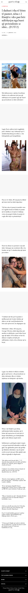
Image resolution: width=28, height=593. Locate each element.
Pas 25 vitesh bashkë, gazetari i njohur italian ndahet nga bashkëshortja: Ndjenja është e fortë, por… (13, 514)
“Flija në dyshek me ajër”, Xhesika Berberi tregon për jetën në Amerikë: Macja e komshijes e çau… (14, 497)
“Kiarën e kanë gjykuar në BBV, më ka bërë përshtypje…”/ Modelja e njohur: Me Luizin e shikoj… (14, 480)
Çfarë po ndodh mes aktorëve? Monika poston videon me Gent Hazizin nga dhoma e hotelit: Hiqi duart (13, 507)
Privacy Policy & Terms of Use (10, 588)
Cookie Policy (21, 588)
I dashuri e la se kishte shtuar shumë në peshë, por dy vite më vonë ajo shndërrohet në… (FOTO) (13, 470)
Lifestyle (5, 6)
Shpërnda (4, 35)
